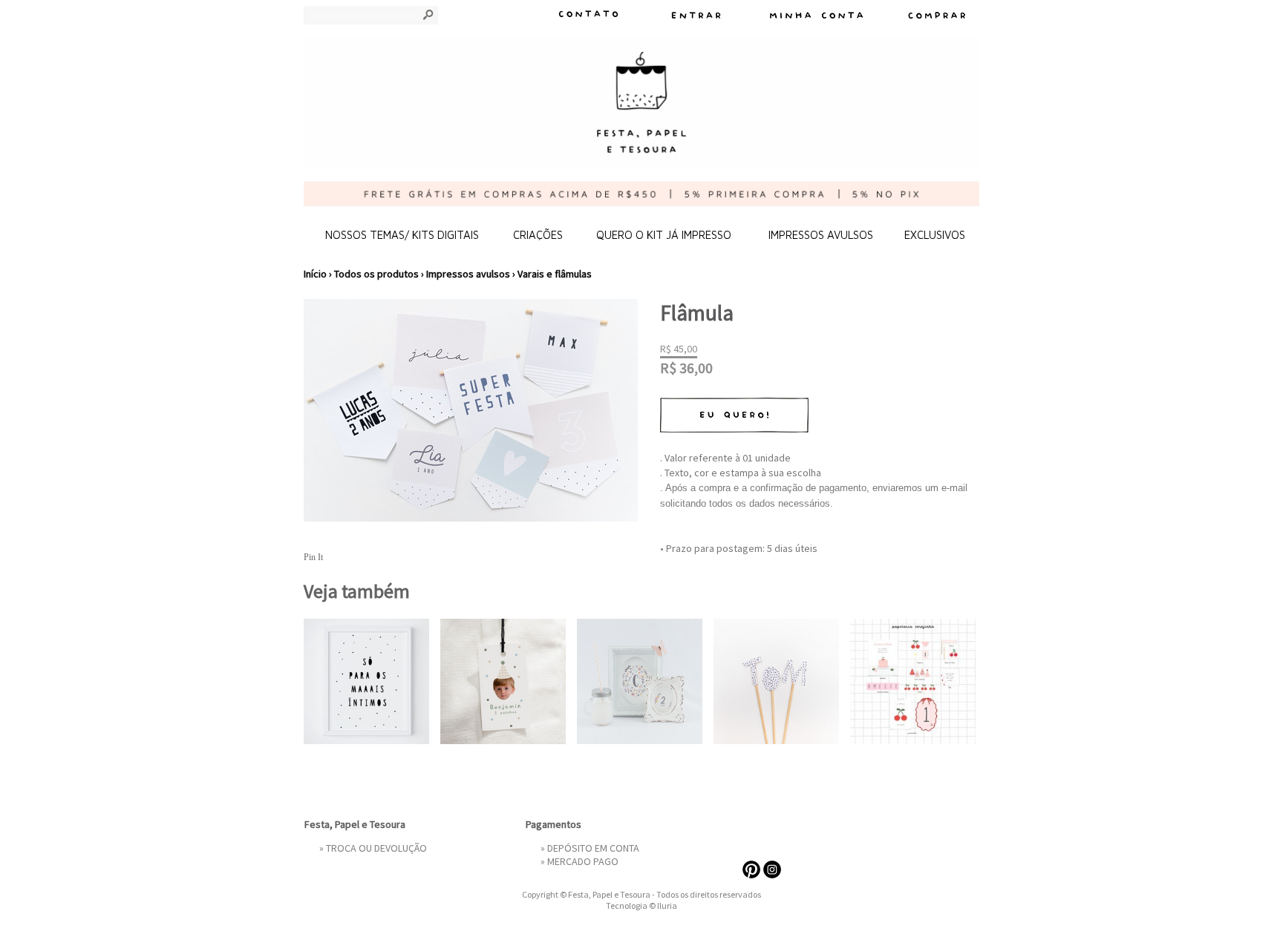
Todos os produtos (376, 273)
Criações (538, 235)
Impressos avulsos (820, 235)
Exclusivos (934, 235)
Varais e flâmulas (555, 273)
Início (315, 273)
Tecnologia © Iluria (641, 905)
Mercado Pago (582, 861)
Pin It (313, 557)
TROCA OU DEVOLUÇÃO (376, 848)
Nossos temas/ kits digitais (402, 235)
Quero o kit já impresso (663, 235)
